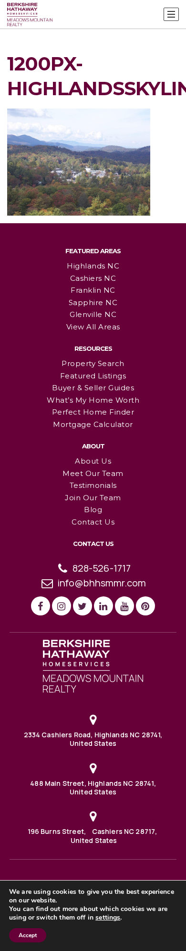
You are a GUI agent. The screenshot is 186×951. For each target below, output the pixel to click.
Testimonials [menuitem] (93, 485)
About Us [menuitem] (93, 461)
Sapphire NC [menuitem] (93, 302)
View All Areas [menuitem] (93, 326)
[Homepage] (29, 15)
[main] (93, 108)
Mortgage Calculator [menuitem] (93, 424)
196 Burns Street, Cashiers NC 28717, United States (93, 835)
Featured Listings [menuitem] (93, 375)
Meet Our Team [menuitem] (93, 473)
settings (107, 917)
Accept (28, 935)
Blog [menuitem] (93, 509)
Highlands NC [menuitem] (93, 265)
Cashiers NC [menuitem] (93, 278)
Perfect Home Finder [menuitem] (93, 411)
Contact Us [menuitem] (93, 521)
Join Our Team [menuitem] (93, 497)
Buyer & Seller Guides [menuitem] (93, 387)
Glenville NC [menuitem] (93, 314)
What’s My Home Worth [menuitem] (93, 400)
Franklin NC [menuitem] (93, 290)
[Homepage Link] (93, 665)
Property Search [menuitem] (93, 363)
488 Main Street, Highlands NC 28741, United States (92, 787)
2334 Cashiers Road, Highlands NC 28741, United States (93, 739)
